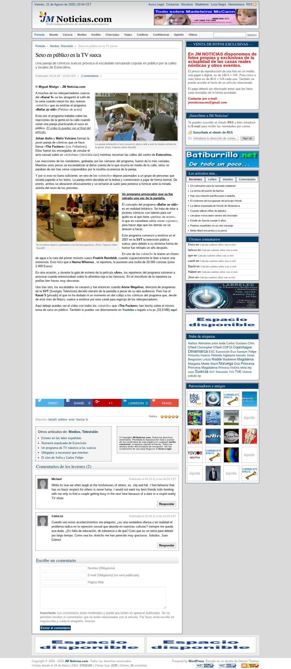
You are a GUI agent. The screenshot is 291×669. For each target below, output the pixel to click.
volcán (192, 375)
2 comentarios (90, 76)
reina (243, 367)
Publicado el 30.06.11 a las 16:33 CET (152, 516)
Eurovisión (223, 351)
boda (222, 343)
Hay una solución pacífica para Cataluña (212, 195)
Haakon (205, 355)
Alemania (204, 343)
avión (214, 343)
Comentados (247, 179)
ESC (212, 351)
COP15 (227, 347)
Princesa (247, 363)
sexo (72, 419)
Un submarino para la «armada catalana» (213, 185)
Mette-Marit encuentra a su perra (208, 230)
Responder (166, 504)
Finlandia (194, 355)
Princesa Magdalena (203, 367)
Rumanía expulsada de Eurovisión (63, 443)
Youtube (128, 310)
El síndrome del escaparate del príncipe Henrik (216, 200)
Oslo (237, 363)
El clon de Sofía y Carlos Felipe (62, 457)
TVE (238, 372)
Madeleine (202, 4)
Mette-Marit (209, 363)
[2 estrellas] (166, 416)
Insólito (96, 34)
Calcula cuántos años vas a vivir (218, 244)
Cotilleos (142, 34)
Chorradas (112, 34)
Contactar (172, 4)
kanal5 (52, 419)
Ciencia (68, 34)
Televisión (67, 46)
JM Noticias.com (76, 661)
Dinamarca (198, 351)
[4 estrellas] (173, 416)
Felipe (252, 351)
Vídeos (192, 34)
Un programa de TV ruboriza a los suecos (68, 448)
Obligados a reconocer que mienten (64, 452)
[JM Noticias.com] (75, 19)
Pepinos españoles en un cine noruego (211, 225)
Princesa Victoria (228, 367)
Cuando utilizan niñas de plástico (208, 210)
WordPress (196, 661)
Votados (228, 179)
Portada (39, 34)
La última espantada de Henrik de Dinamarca (215, 205)
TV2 (231, 372)
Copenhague (242, 347)
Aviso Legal (156, 4)
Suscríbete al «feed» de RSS (213, 132)
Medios (82, 34)
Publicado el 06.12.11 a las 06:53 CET (152, 479)
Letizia (207, 359)
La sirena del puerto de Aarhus (207, 190)
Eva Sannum (239, 351)
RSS (249, 4)
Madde (217, 359)
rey (250, 367)
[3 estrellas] (169, 416)
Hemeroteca (236, 4)
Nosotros (187, 4)
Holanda (216, 355)
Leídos (212, 179)
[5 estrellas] (177, 416)
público (62, 419)
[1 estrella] (162, 416)
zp (199, 375)
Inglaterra (229, 355)
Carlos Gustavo (236, 343)
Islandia (241, 355)
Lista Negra (218, 4)
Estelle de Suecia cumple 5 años (208, 220)
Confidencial (161, 34)
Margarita (194, 363)
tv (87, 419)
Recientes (195, 179)
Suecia (80, 419)
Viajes (128, 34)
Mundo (53, 34)
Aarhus (192, 343)
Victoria (247, 372)
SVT (212, 372)
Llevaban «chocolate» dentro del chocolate (213, 215)
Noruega (226, 363)
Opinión (179, 34)
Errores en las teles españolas (61, 438)
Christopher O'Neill (209, 347)
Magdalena (245, 359)
